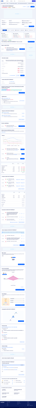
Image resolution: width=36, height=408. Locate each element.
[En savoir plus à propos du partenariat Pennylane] (24, 382)
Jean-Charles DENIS (11, 367)
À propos (20, 407)
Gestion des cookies (25, 407)
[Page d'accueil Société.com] (2, 1)
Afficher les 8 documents (21, 222)
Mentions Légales (34, 407)
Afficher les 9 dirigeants (21, 119)
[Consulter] (22, 213)
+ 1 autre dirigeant (30, 22)
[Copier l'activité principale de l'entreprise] (24, 60)
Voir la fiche (23, 113)
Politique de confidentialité (30, 407)
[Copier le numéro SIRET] (6, 22)
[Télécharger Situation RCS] (24, 68)
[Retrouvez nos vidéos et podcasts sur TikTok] (32, 405)
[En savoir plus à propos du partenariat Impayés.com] (24, 380)
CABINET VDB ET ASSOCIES (25, 22)
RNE (23, 24)
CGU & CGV (22, 407)
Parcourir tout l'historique (21, 374)
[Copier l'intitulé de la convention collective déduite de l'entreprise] (24, 63)
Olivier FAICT (5, 330)
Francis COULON (12, 330)
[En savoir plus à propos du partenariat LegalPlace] (12, 380)
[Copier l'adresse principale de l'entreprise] (29, 20)
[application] (13, 140)
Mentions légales (26, 26)
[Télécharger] (24, 213)
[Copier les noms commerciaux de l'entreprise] (24, 66)
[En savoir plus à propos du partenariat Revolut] (12, 382)
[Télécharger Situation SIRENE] (24, 70)
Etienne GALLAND (16, 330)
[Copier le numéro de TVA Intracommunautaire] (5, 24)
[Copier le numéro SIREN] (5, 20)
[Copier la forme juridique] (17, 24)
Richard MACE (8, 330)
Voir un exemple (11, 50)
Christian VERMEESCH (20, 330)
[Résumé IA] (20, 213)
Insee (22, 24)
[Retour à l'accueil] (2, 402)
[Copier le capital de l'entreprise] (24, 64)
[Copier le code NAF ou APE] (20, 22)
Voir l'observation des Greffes (5, 73)
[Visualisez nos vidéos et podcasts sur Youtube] (31, 405)
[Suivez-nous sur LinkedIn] (28, 405)
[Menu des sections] (1, 30)
